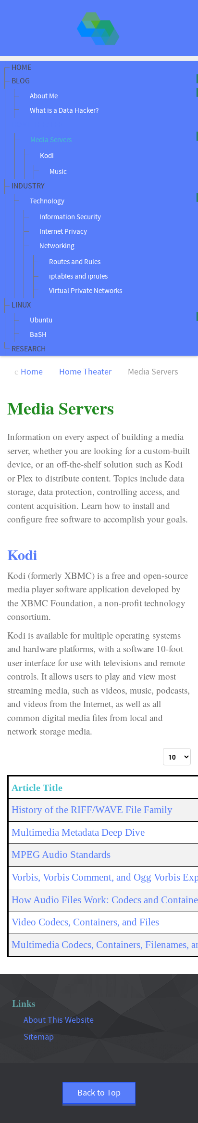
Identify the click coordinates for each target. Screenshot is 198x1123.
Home (21, 67)
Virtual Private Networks (85, 290)
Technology (46, 201)
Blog (21, 81)
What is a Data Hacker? (63, 110)
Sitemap (39, 1037)
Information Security (69, 217)
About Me (43, 96)
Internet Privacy (62, 231)
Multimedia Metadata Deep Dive (78, 832)
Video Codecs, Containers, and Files (85, 922)
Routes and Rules (74, 262)
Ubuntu (40, 320)
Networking (56, 246)
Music (57, 171)
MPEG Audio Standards (61, 854)
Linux (21, 305)
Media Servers (50, 140)
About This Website (59, 1020)
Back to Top (99, 1092)
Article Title (37, 787)
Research (29, 349)
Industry (28, 186)
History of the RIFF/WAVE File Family (92, 810)
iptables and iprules (78, 276)
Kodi (46, 155)
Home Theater (37, 125)
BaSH (37, 334)
